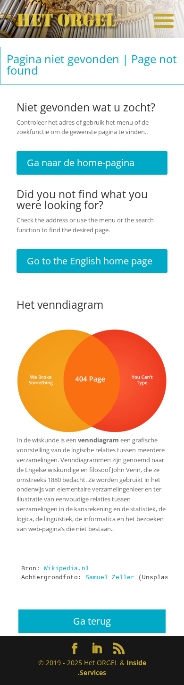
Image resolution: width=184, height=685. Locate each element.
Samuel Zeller (109, 577)
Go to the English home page (89, 260)
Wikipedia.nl (66, 568)
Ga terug (92, 621)
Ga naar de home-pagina (80, 162)
